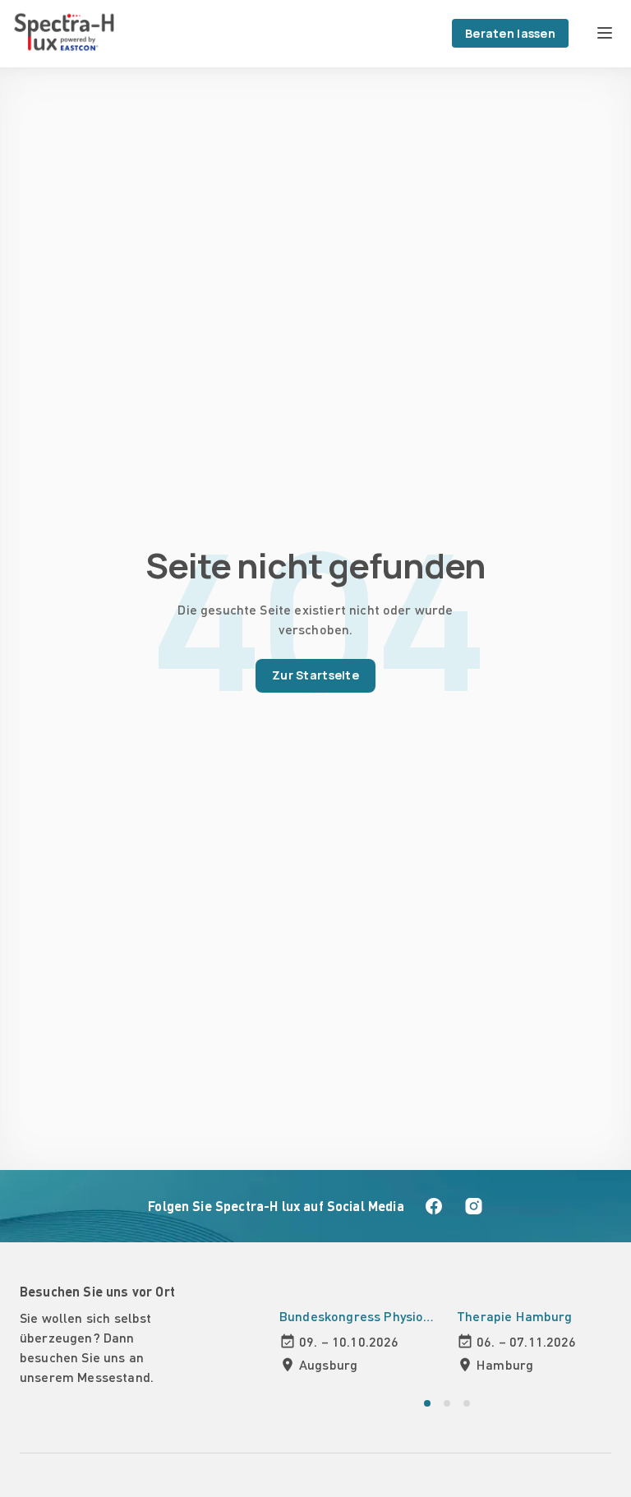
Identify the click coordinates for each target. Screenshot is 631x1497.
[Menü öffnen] (604, 32)
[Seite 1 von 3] (427, 1403)
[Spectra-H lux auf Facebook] (434, 1206)
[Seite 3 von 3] (467, 1403)
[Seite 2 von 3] (447, 1403)
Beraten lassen (510, 33)
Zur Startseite (315, 675)
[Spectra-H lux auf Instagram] (473, 1206)
